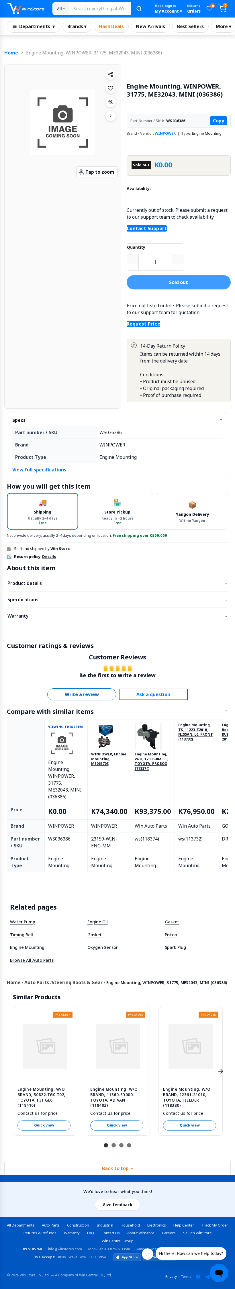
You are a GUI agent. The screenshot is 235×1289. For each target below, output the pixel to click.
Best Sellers (190, 26)
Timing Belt (22, 934)
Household (130, 1225)
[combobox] (100, 8)
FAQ (90, 1232)
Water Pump (22, 921)
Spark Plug (175, 947)
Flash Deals (111, 26)
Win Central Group (118, 1240)
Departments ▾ (37, 26)
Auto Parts (36, 982)
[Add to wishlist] (110, 88)
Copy (218, 120)
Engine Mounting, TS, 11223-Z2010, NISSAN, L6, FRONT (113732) (195, 732)
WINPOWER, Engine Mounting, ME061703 (108, 759)
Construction (78, 1225)
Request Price (143, 324)
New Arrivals (150, 26)
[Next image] (110, 115)
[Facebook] (198, 1276)
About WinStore (140, 1232)
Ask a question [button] (153, 694)
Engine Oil (97, 921)
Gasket (172, 921)
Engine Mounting (27, 947)
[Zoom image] (110, 102)
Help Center (183, 1225)
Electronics (156, 1225)
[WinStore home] (25, 8)
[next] (220, 1071)
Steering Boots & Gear (77, 982)
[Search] (139, 8)
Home (11, 53)
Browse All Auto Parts (32, 960)
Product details (117, 583)
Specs (19, 420)
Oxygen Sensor (102, 947)
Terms (186, 1276)
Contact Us (110, 1232)
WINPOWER (165, 133)
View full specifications (39, 470)
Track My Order (214, 1225)
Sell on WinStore (197, 1232)
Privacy (171, 1276)
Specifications (117, 599)
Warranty (117, 616)
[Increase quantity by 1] (178, 259)
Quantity (136, 247)
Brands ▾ (77, 26)
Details (49, 556)
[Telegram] (207, 1276)
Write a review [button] (82, 694)
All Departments (20, 1225)
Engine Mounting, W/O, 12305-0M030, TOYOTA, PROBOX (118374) (152, 761)
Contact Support (147, 228)
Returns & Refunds (39, 1232)
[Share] (110, 74)
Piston (171, 934)
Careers (169, 1232)
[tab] (42, 511)
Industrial (105, 1225)
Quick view (44, 1125)
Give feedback (117, 1204)
